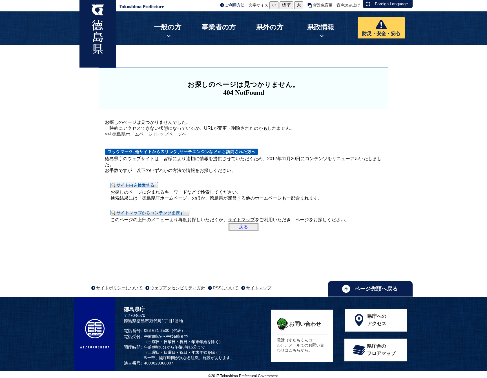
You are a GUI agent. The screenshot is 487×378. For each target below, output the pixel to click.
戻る (243, 226)
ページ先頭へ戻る (376, 289)
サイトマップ (241, 219)
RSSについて (225, 287)
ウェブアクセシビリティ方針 (177, 287)
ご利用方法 (235, 5)
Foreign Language (391, 3)
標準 (286, 5)
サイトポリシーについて (119, 287)
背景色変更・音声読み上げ (336, 5)
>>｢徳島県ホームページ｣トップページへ (146, 134)
